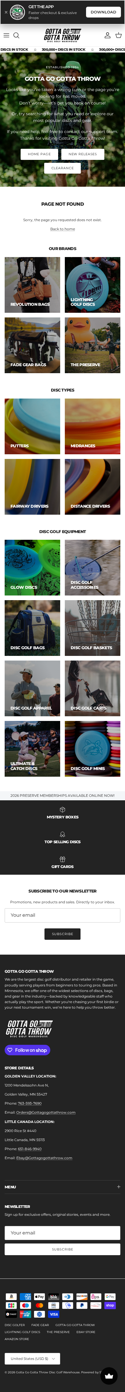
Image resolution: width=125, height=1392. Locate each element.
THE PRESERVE (58, 1332)
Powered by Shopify (95, 1372)
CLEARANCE (62, 168)
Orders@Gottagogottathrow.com (46, 1112)
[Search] (19, 35)
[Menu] (6, 35)
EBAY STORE (85, 1332)
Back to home (62, 229)
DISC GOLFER (15, 1325)
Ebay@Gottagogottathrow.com (44, 1158)
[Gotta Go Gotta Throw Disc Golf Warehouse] (62, 35)
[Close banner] (6, 12)
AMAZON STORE (17, 1339)
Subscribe (62, 934)
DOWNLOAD (103, 12)
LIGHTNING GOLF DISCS (22, 1332)
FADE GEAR (40, 1325)
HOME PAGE (39, 154)
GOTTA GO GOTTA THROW (75, 1325)
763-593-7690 (30, 1103)
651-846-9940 (30, 1149)
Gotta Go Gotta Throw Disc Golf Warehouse (48, 1372)
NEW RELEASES (83, 154)
